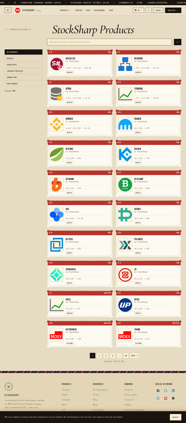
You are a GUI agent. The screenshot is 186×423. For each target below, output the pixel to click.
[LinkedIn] (173, 390)
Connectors (12, 77)
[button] (138, 10)
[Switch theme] (148, 10)
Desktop (10, 58)
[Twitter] (165, 390)
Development (99, 10)
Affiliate (128, 404)
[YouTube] (165, 398)
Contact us (129, 399)
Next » (134, 355)
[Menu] (8, 10)
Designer (66, 389)
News (95, 404)
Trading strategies (15, 71)
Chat (111, 10)
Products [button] (64, 10)
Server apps (12, 64)
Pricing (78, 10)
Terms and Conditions (134, 410)
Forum (96, 394)
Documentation (100, 389)
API (63, 410)
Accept (176, 417)
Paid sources (12, 83)
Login (158, 10)
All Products (12, 52)
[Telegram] (158, 398)
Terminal (66, 399)
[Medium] (173, 398)
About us (128, 389)
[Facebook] (158, 390)
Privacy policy (130, 394)
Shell (64, 404)
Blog (88, 10)
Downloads (98, 410)
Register (173, 10)
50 (126, 355)
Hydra (64, 394)
